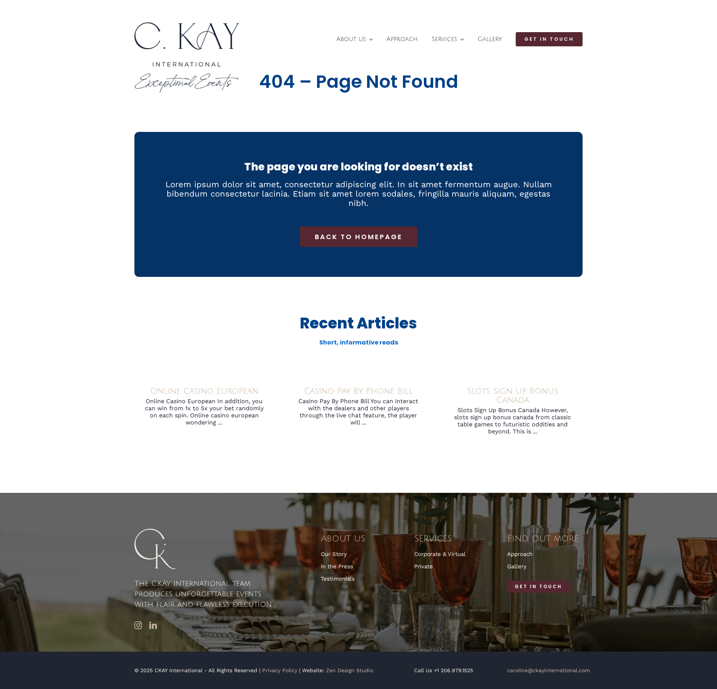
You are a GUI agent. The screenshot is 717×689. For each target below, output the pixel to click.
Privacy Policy (279, 670)
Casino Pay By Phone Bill (358, 391)
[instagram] (138, 625)
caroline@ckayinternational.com (548, 670)
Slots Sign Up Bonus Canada (512, 396)
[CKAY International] (186, 25)
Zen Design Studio (349, 670)
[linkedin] (153, 625)
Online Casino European (204, 391)
